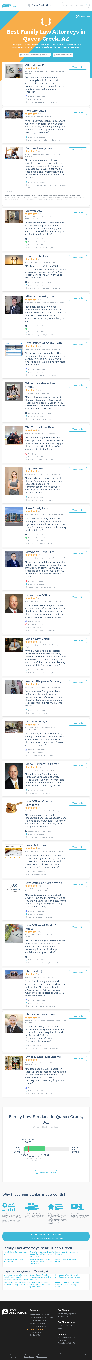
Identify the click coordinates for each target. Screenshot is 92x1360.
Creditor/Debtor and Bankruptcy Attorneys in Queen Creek (40, 1284)
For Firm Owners (37, 1323)
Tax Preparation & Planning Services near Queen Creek (16, 1283)
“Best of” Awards (37, 1329)
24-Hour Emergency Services (36, 55)
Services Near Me (38, 1320)
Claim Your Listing (38, 1326)
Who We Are (35, 1332)
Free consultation (64, 55)
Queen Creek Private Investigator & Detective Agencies (40, 1277)
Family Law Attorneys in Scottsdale (14, 1260)
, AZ (47, 1271)
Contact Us (35, 1335)
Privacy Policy (29, 1357)
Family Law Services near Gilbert (66, 1260)
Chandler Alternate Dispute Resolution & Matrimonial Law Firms (41, 1254)
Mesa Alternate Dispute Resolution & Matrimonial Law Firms (40, 1261)
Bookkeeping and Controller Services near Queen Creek (67, 1276)
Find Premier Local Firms (41, 1318)
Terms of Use (42, 1357)
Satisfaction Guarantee (40, 1315)
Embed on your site (47, 1173)
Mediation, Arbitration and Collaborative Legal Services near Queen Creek (16, 1277)
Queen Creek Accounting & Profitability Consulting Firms (67, 1284)
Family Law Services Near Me (15, 1253)
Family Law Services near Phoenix (66, 1253)
